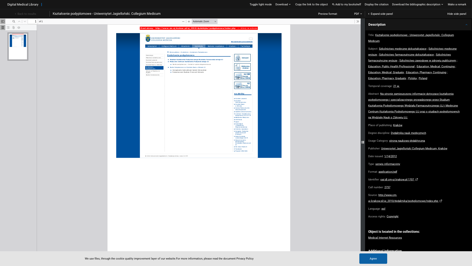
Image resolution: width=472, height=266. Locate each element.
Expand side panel (382, 14)
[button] (418, 24)
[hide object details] (363, 142)
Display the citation (376, 4)
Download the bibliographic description (416, 4)
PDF (356, 14)
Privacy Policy (245, 258)
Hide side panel (456, 14)
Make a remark (457, 4)
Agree (373, 258)
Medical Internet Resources (385, 237)
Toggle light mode (261, 4)
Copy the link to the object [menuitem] (311, 4)
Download (281, 4)
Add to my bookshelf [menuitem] (348, 4)
